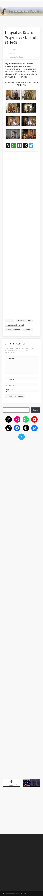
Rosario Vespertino (13, 330)
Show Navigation (34, 21)
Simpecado (28, 330)
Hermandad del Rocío (16, 57)
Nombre (10, 379)
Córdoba (10, 321)
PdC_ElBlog (12, 49)
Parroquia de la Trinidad (15, 325)
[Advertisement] (21, 236)
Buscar (35, 410)
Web (7, 391)
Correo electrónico (10, 387)
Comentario (10, 359)
